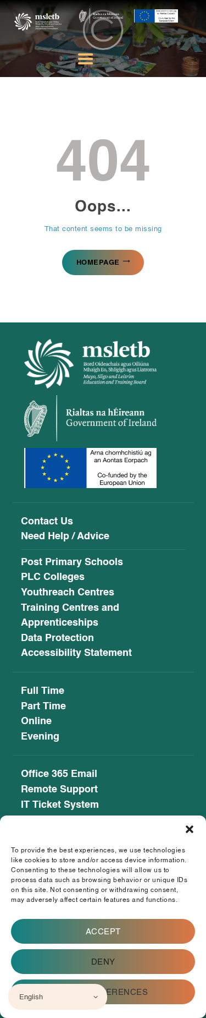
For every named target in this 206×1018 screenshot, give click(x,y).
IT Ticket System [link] (60, 805)
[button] (189, 829)
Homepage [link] (98, 262)
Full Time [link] (42, 691)
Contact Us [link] (47, 521)
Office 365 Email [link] (59, 774)
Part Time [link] (43, 706)
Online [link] (36, 721)
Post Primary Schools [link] (72, 562)
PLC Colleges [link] (53, 577)
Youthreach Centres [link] (67, 592)
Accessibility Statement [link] (76, 653)
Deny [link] (103, 961)
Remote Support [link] (59, 789)
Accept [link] (103, 931)
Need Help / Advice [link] (65, 536)
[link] (38, 19)
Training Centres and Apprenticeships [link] (70, 615)
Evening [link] (40, 737)
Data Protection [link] (57, 638)
